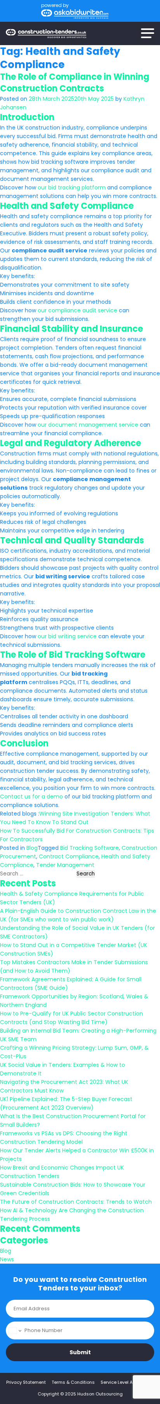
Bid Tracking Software (89, 848)
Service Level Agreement (127, 1382)
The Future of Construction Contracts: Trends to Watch (76, 1202)
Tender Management (65, 865)
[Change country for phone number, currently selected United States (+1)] (14, 1330)
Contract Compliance (69, 856)
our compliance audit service (77, 310)
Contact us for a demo (31, 796)
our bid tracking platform (72, 187)
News (7, 1259)
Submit (80, 1352)
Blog (32, 848)
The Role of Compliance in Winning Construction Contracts (74, 83)
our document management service (88, 425)
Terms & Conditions (73, 1382)
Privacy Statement (26, 1382)
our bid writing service (67, 636)
